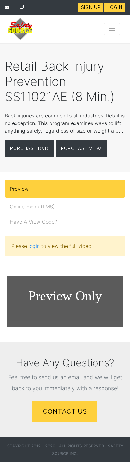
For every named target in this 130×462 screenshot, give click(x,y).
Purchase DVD (29, 148)
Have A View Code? (33, 222)
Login (114, 7)
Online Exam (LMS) (32, 206)
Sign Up (90, 7)
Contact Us (65, 411)
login (34, 246)
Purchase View (81, 148)
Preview (19, 189)
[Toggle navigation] (112, 29)
